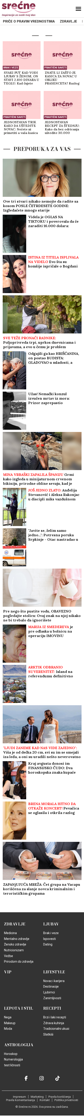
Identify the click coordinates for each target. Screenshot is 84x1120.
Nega (7, 1017)
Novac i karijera (54, 981)
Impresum (19, 1096)
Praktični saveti (55, 68)
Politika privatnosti (66, 1100)
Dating (47, 944)
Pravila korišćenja (59, 1096)
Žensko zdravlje (15, 944)
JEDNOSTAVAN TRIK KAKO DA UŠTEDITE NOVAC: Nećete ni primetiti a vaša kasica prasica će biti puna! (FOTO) (21, 127)
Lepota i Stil (18, 1008)
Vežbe (8, 956)
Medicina (10, 933)
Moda (8, 1028)
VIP (7, 972)
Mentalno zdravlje (16, 939)
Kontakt (45, 1100)
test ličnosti (12, 1065)
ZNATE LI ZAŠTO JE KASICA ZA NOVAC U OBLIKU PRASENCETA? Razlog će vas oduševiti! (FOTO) (62, 78)
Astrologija (18, 1045)
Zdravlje (68, 21)
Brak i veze (10, 68)
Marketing (37, 1096)
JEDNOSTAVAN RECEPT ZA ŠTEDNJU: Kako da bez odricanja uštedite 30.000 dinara (62, 127)
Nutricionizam (14, 950)
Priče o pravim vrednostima (29, 21)
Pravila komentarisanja (20, 1100)
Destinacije (51, 986)
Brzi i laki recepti (54, 1017)
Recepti (52, 1008)
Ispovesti (49, 939)
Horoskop (10, 1054)
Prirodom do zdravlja (18, 961)
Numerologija (13, 1059)
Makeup (9, 1023)
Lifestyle (54, 972)
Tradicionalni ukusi (56, 1028)
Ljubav (51, 924)
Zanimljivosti (52, 998)
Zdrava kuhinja (53, 1023)
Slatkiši (48, 1034)
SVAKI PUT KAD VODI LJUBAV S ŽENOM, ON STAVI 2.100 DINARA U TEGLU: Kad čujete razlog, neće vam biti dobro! (21, 78)
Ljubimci (49, 992)
